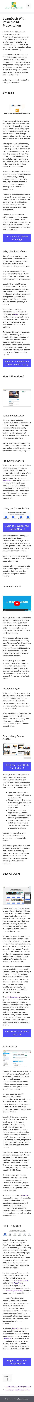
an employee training (14, 1291)
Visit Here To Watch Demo (17, 238)
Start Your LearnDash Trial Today (17, 766)
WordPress (7, 481)
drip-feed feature (13, 997)
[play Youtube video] (17, 603)
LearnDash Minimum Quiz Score (18, 1387)
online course (23, 1280)
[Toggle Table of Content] (8, 1379)
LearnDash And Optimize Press (18, 1390)
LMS (16, 314)
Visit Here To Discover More (17, 1033)
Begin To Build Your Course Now (17, 1362)
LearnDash (24, 1195)
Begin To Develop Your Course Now (17, 527)
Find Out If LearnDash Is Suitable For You (17, 363)
